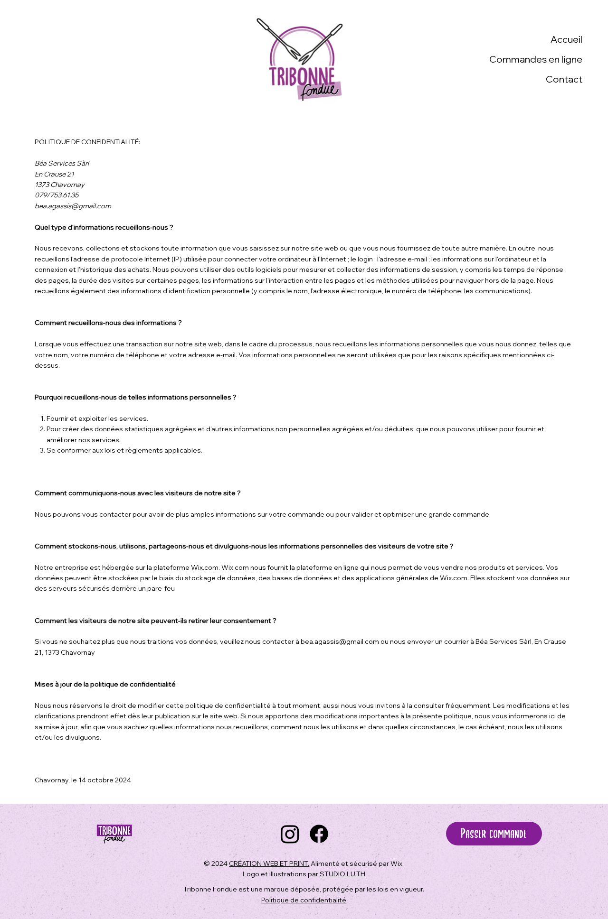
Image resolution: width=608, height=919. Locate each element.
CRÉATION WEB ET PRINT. (269, 863)
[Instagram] (290, 834)
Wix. (397, 863)
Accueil (566, 39)
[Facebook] (319, 834)
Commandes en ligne (535, 59)
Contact (564, 79)
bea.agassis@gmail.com (73, 206)
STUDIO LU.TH (342, 874)
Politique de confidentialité (303, 900)
